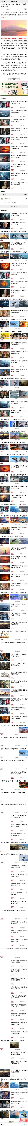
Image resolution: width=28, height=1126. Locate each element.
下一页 (18, 79)
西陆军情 (14, 1)
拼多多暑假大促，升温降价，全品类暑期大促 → (13, 38)
